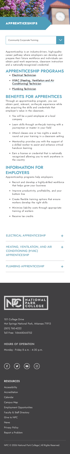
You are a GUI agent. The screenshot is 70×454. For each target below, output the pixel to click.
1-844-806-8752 (23, 333)
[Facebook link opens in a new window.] (7, 366)
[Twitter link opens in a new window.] (17, 366)
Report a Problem (13, 432)
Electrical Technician (24, 75)
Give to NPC (11, 417)
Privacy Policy (11, 427)
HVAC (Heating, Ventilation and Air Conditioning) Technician (33, 82)
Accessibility (10, 387)
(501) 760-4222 (12, 328)
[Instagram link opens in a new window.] (37, 366)
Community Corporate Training (23, 40)
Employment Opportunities (18, 407)
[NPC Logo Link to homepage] (26, 315)
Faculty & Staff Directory (16, 412)
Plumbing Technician (24, 89)
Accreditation (11, 392)
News (7, 422)
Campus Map (11, 402)
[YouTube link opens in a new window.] (27, 366)
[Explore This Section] (60, 40)
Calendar (9, 397)
